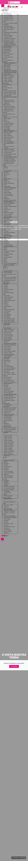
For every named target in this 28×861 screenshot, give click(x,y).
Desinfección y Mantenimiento (7, 425)
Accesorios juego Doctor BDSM (9, 275)
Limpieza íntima (8, 431)
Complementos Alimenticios (7, 405)
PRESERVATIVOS (7, 499)
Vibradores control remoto (8, 30)
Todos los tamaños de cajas (9, 502)
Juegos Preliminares (9, 454)
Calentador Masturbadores (6, 104)
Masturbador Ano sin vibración (8, 111)
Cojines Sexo (7, 323)
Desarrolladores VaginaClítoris (7, 51)
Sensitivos (6, 532)
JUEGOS (5, 432)
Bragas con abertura (9, 183)
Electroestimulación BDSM (8, 164)
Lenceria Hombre (8, 246)
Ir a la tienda (14, 666)
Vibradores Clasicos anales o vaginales (10, 24)
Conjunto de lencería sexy (10, 206)
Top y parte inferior (8, 195)
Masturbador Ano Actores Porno (10, 97)
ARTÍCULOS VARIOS (6, 456)
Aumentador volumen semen (9, 401)
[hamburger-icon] (2, 5)
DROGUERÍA (6, 325)
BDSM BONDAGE (5, 267)
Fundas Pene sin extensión (7, 85)
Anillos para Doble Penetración (8, 82)
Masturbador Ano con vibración (9, 114)
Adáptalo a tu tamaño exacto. (9, 513)
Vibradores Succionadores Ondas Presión (10, 33)
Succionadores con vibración (8, 61)
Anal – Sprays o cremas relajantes (9, 375)
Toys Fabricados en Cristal (8, 144)
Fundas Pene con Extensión (7, 88)
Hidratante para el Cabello (8, 421)
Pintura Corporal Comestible (7, 384)
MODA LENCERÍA (5, 167)
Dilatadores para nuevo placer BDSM (9, 281)
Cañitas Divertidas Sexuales (8, 478)
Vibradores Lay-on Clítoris (8, 20)
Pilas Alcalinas (7, 497)
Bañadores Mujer (8, 220)
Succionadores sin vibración (8, 57)
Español (12, 2)
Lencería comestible (9, 265)
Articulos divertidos (8, 460)
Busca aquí (4, 10)
